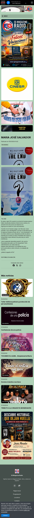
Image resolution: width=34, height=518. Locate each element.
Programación (17, 494)
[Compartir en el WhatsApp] (20, 265)
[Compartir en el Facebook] (14, 265)
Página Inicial (17, 491)
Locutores (17, 497)
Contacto (17, 501)
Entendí (5, 515)
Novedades (5, 144)
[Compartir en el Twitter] (17, 265)
